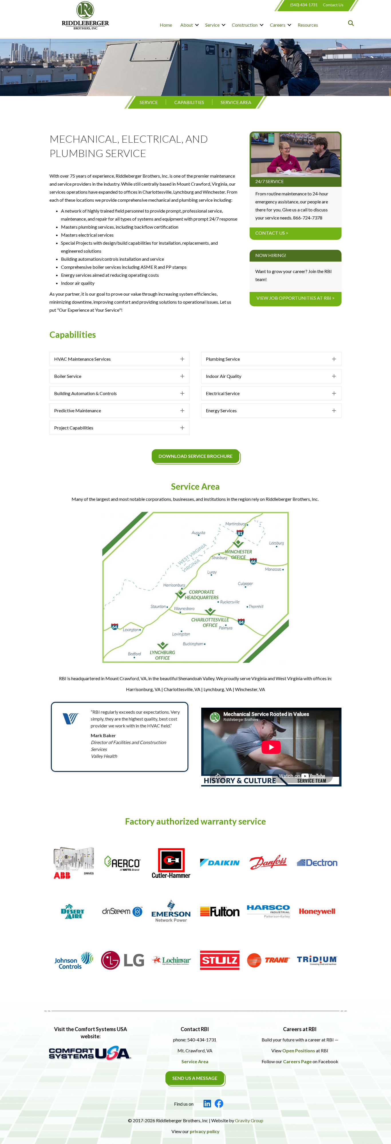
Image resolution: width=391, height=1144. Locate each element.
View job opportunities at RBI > (295, 298)
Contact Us (333, 4)
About (186, 25)
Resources (308, 25)
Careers (277, 25)
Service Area (236, 102)
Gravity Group (249, 1120)
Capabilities (189, 102)
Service (212, 25)
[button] (197, 25)
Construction (245, 25)
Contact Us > (271, 233)
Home (166, 25)
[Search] (349, 23)
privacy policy (205, 1131)
